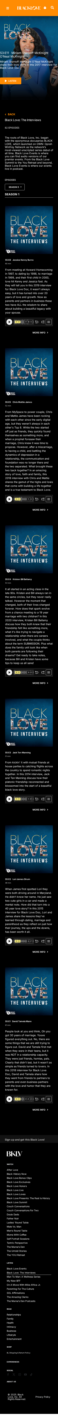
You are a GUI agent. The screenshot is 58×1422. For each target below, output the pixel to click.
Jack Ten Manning (18, 752)
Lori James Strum (17, 879)
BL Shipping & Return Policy (18, 1353)
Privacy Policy (42, 1396)
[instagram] (19, 1374)
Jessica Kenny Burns (19, 260)
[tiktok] (31, 1374)
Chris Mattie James (18, 402)
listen (10, 1263)
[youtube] (25, 1374)
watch (10, 1164)
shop (9, 1347)
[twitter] (14, 1374)
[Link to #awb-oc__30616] (7, 8)
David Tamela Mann (18, 1021)
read (9, 1309)
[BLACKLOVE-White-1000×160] (29, 7)
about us (11, 1382)
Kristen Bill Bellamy (18, 579)
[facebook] (8, 1374)
